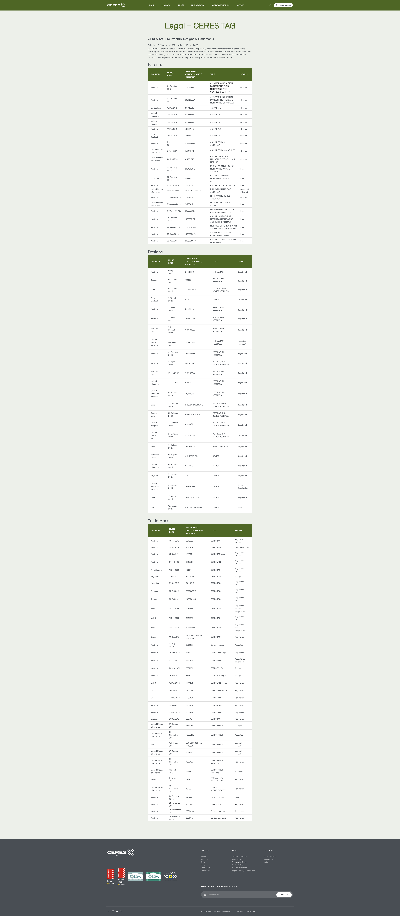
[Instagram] (113, 911)
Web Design (241, 911)
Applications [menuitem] (268, 859)
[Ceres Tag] (116, 5)
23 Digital (251, 911)
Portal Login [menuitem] (205, 868)
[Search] (270, 5)
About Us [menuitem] (204, 859)
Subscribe (284, 895)
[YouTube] (117, 911)
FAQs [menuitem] (266, 862)
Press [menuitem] (203, 865)
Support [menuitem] (240, 5)
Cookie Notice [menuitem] (237, 865)
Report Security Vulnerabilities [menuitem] (243, 871)
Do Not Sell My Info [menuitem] (239, 868)
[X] (121, 911)
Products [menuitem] (165, 5)
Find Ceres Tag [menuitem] (197, 5)
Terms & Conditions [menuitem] (239, 856)
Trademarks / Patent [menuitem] (239, 862)
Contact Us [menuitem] (205, 871)
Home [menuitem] (151, 5)
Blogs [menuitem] (203, 862)
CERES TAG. (211, 911)
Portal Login (285, 5)
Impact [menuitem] (181, 5)
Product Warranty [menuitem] (270, 856)
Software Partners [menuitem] (220, 5)
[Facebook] (108, 911)
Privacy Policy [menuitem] (237, 859)
